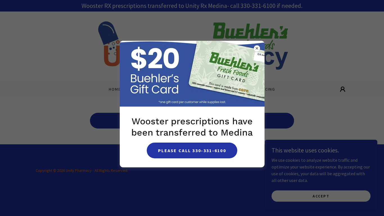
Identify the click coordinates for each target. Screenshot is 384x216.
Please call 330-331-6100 (192, 150)
